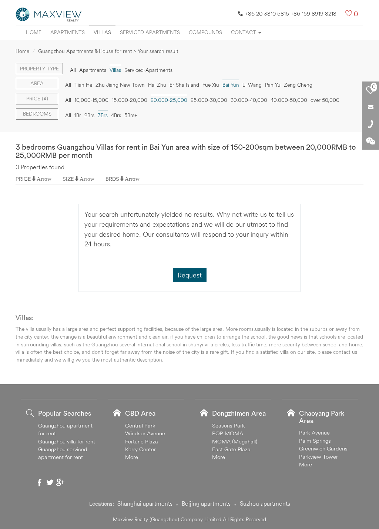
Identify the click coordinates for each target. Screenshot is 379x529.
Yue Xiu (210, 84)
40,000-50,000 (289, 100)
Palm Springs (315, 440)
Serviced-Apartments (148, 70)
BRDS (112, 178)
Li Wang (252, 84)
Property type (39, 68)
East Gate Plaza (231, 449)
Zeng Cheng (298, 84)
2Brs (89, 115)
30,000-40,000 (249, 100)
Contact (244, 32)
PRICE (23, 178)
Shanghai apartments (144, 503)
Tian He (83, 84)
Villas (102, 32)
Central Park (140, 425)
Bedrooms (37, 113)
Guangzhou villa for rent (66, 441)
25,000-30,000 (209, 100)
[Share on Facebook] (40, 482)
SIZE (68, 178)
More (131, 456)
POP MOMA (227, 433)
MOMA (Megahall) (234, 441)
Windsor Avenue (145, 433)
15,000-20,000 (129, 100)
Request (190, 275)
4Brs (116, 115)
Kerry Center (140, 449)
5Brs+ (130, 115)
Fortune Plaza (141, 441)
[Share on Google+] (60, 482)
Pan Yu (273, 84)
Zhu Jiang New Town (120, 84)
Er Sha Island (184, 84)
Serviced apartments (150, 32)
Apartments (67, 32)
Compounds (205, 32)
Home (33, 32)
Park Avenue (314, 432)
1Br (77, 115)
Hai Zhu (157, 84)
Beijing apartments (206, 503)
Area (37, 83)
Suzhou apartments (265, 503)
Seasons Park (228, 425)
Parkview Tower (318, 456)
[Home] (49, 13)
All (73, 70)
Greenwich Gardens (323, 448)
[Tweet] (50, 482)
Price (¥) (37, 98)
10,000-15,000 (91, 100)
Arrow (44, 179)
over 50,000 (325, 100)
